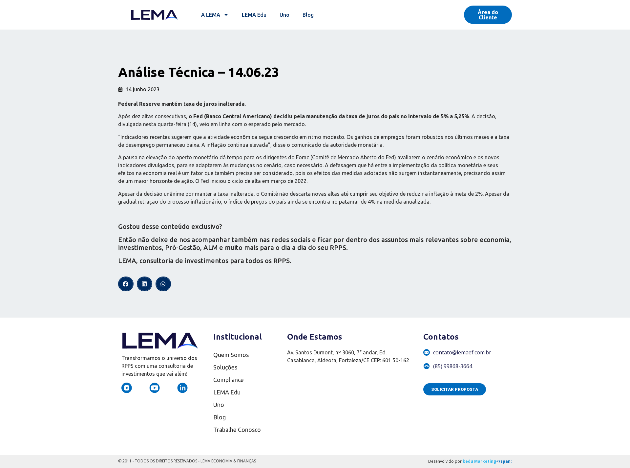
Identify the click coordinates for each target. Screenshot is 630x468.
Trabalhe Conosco (237, 429)
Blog (308, 15)
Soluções (225, 367)
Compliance (228, 379)
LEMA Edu (254, 15)
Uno (284, 15)
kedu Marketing (479, 461)
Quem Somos (231, 354)
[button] (126, 284)
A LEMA (210, 15)
